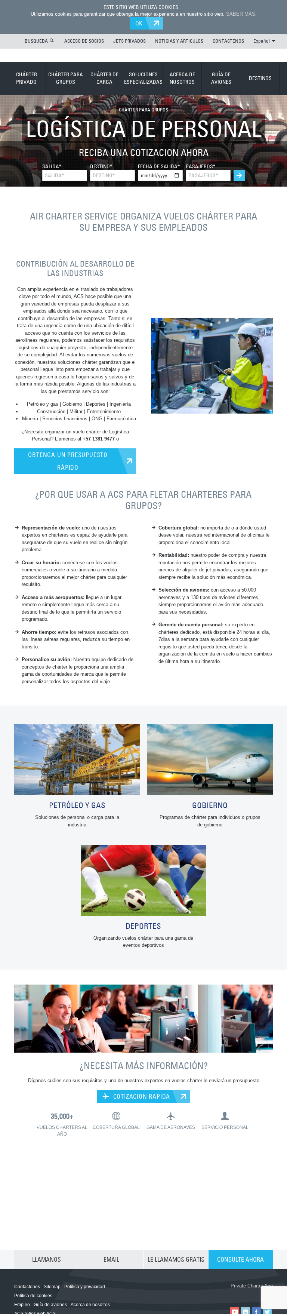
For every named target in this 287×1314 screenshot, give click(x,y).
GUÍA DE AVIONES (221, 78)
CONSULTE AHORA (240, 1259)
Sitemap (52, 1286)
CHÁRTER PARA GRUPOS (65, 78)
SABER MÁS (240, 14)
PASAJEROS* (200, 166)
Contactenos (27, 1286)
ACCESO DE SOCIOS (84, 41)
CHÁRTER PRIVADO (26, 78)
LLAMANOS (46, 1259)
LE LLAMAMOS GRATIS (176, 1259)
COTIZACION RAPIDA (140, 1096)
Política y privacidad (84, 1286)
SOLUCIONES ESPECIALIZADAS (143, 78)
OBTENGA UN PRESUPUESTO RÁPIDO (68, 461)
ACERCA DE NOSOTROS (182, 78)
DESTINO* (101, 166)
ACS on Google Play (252, 1294)
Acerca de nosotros (90, 1304)
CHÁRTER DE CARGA (104, 78)
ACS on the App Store (207, 1294)
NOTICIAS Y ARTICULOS (179, 41)
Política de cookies (33, 1295)
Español (261, 41)
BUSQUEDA (36, 41)
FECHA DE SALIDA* (159, 166)
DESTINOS (260, 78)
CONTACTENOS (228, 41)
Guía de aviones (50, 1304)
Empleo (22, 1304)
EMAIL (111, 1259)
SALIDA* (51, 166)
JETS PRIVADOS (129, 41)
